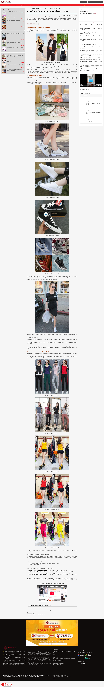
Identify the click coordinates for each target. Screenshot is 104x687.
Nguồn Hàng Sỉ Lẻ (83, 15)
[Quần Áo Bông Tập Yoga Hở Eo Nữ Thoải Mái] (4, 49)
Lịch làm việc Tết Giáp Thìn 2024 (13, 25)
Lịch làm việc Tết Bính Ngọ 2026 (13, 11)
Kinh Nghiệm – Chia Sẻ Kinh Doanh (87, 13)
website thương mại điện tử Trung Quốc (48, 573)
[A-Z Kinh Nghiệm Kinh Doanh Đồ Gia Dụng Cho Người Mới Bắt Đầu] (4, 57)
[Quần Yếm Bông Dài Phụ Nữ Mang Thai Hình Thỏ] (4, 44)
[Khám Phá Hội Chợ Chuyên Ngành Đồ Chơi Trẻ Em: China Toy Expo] (4, 17)
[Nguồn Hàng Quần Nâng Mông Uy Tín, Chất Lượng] (4, 66)
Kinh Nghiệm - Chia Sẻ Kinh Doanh (37, 8)
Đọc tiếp (22, 12)
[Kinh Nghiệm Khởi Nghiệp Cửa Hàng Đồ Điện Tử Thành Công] (4, 71)
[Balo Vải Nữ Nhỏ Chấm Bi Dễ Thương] (4, 39)
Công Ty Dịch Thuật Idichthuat (12, 675)
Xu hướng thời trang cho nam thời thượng (37, 607)
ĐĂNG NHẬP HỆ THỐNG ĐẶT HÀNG (84, 650)
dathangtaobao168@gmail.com (58, 663)
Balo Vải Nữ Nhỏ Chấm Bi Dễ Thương (14, 38)
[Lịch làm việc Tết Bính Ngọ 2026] (4, 13)
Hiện (37, 23)
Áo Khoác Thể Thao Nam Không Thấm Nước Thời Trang (40, 610)
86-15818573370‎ (58, 655)
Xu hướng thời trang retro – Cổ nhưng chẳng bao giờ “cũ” (40, 605)
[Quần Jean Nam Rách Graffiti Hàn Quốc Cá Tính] (4, 35)
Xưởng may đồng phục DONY (20, 676)
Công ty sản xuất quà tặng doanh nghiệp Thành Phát (32, 676)
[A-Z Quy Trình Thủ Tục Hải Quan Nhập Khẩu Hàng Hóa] (4, 62)
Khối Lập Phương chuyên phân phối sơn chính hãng (24, 675)
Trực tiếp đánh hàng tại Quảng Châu (35, 571)
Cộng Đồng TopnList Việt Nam (10, 676)
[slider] (88, 85)
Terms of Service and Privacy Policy (59, 675)
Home (28, 8)
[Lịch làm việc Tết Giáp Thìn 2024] (4, 27)
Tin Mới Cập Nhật (83, 18)
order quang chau (83, 90)
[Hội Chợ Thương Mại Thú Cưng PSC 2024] (4, 22)
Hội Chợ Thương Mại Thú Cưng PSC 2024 (15, 20)
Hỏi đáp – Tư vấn (83, 11)
